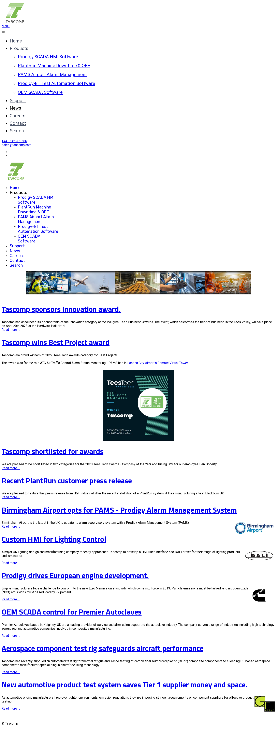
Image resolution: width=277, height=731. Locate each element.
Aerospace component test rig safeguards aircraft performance (102, 648)
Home (16, 40)
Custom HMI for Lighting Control (54, 539)
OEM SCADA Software (40, 92)
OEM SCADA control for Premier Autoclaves (72, 612)
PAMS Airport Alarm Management (52, 74)
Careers (17, 115)
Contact (18, 123)
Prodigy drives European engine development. (75, 575)
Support (18, 100)
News (15, 108)
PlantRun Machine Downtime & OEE (54, 65)
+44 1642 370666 (14, 141)
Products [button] (19, 48)
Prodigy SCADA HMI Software (48, 56)
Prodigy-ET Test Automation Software (56, 83)
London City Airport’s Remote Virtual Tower (157, 363)
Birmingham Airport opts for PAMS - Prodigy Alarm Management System (119, 510)
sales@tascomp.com (16, 145)
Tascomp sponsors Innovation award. (61, 309)
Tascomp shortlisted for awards (52, 451)
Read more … (11, 330)
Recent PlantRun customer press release (67, 480)
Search (17, 130)
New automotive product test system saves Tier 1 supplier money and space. (124, 684)
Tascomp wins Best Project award (56, 342)
